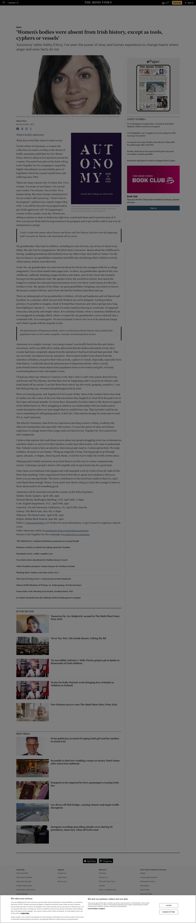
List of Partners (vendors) (96, 908)
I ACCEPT (169, 905)
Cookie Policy (25, 913)
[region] (98, 909)
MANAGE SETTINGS (168, 912)
